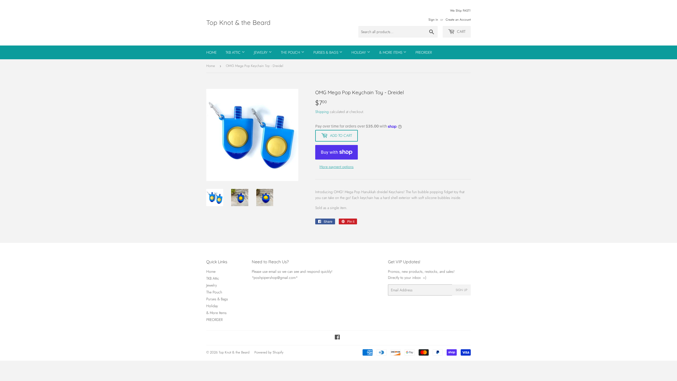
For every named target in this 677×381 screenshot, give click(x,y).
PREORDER (423, 52)
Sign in (433, 19)
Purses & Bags (326, 52)
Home (211, 52)
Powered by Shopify (268, 352)
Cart (460, 31)
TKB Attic (234, 52)
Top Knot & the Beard (238, 22)
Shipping (322, 111)
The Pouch (291, 52)
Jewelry (261, 52)
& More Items (391, 52)
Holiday (359, 52)
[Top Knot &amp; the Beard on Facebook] (337, 338)
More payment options (336, 166)
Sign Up (461, 290)
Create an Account (458, 19)
